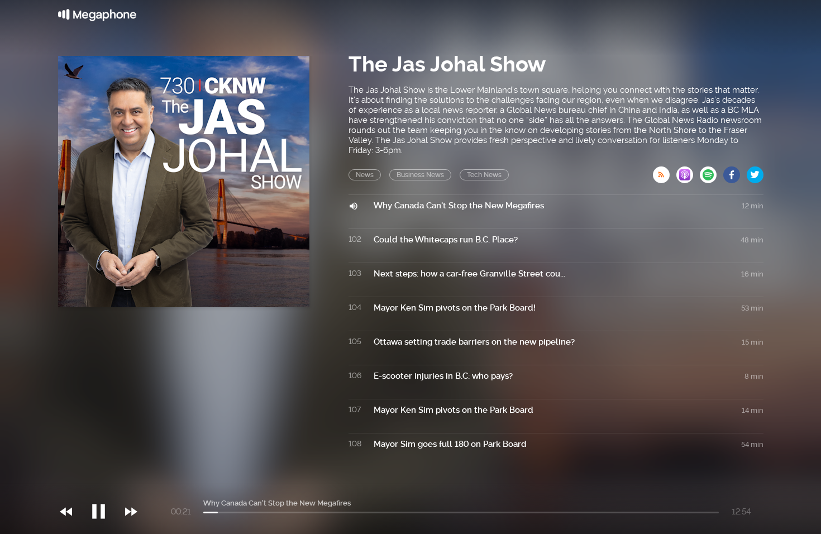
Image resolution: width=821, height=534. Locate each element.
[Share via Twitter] (755, 171)
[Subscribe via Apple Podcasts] (688, 171)
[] (104, 489)
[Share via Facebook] (735, 171)
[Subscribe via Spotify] (711, 171)
